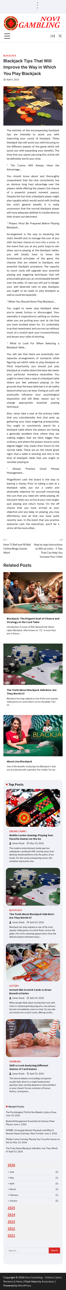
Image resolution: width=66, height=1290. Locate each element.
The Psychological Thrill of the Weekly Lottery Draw (31, 1112)
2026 (11, 1165)
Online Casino (17, 831)
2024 (11, 1214)
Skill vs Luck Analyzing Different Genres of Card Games (28, 1067)
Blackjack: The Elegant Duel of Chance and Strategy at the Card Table (33, 620)
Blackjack (9, 55)
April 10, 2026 (37, 998)
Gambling (15, 1061)
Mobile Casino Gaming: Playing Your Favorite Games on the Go (31, 836)
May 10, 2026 (37, 843)
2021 (11, 1235)
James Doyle (18, 843)
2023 (11, 1221)
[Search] (60, 36)
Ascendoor (48, 1281)
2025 (11, 1208)
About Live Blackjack (19, 761)
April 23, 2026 (37, 922)
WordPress (24, 1285)
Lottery (14, 986)
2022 (11, 1228)
